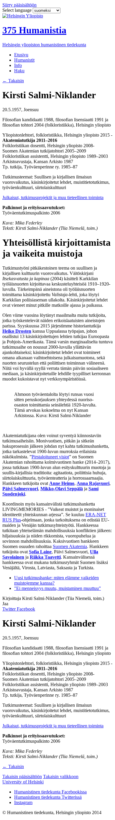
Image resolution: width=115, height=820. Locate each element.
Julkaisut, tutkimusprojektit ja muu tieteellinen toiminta (53, 197)
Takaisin (13, 80)
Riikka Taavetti (45, 557)
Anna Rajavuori (93, 483)
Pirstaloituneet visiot (50, 456)
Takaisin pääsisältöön (22, 776)
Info (18, 65)
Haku (19, 70)
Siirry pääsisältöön (19, 4)
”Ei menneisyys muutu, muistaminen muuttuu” (57, 588)
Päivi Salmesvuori (20, 488)
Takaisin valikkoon (60, 776)
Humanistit (24, 60)
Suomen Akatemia (70, 546)
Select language (17, 10)
